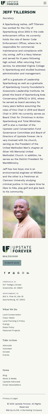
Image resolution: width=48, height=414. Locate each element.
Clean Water (9, 318)
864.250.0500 (10, 256)
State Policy (8, 327)
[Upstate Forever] (9, 2)
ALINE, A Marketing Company (27, 410)
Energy (6, 324)
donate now (12, 263)
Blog (5, 375)
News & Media (10, 378)
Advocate (7, 345)
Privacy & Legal (10, 398)
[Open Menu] (45, 3)
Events (6, 355)
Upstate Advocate (11, 382)
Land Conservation (12, 314)
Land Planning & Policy (14, 321)
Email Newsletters (12, 385)
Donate (6, 352)
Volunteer (7, 348)
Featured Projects (11, 330)
